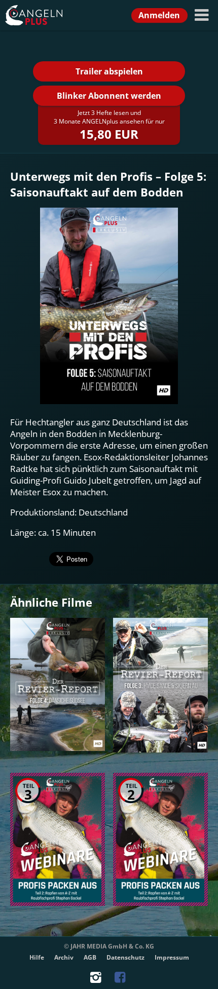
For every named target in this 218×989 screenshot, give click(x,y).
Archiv (64, 957)
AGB (90, 957)
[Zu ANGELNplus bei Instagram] (97, 979)
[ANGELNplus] (45, 15)
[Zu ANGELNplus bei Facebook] (121, 979)
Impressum (172, 957)
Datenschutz (125, 957)
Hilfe (36, 957)
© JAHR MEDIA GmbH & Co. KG (109, 946)
